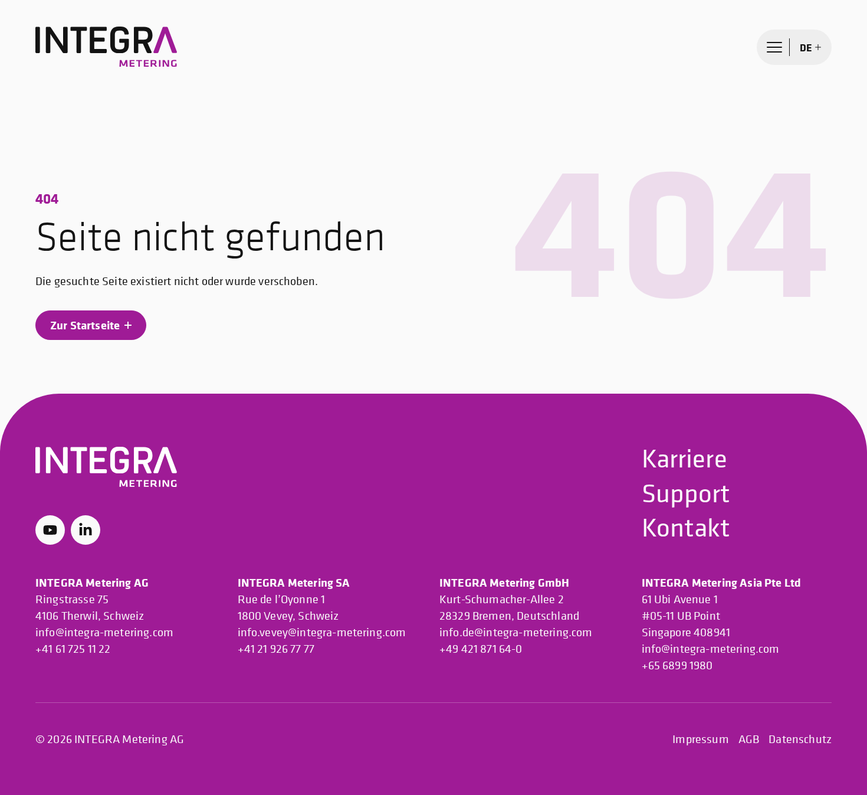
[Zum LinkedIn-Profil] (85, 530)
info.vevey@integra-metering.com (322, 632)
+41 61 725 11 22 (73, 649)
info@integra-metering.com (104, 632)
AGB (748, 739)
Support (686, 492)
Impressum (700, 739)
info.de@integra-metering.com (515, 632)
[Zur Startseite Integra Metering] (106, 47)
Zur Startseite (85, 325)
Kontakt (686, 527)
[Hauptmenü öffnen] (774, 47)
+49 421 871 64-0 (481, 649)
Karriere (684, 457)
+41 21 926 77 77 (276, 649)
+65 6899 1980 (677, 665)
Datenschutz (800, 739)
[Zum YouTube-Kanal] (50, 530)
